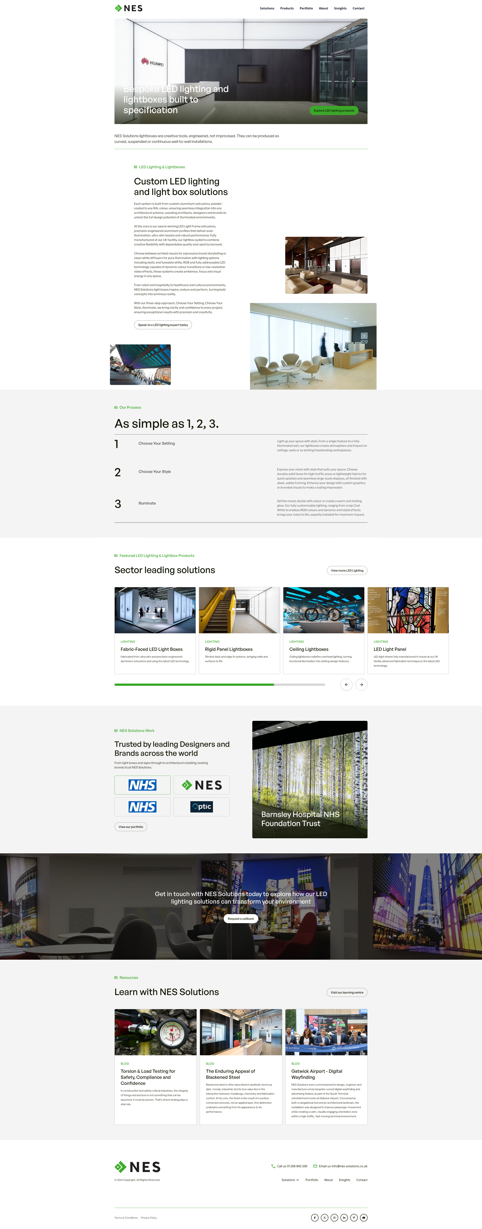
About (323, 8)
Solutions (288, 1180)
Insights (340, 8)
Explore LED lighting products (334, 110)
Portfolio (306, 8)
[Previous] (346, 685)
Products (287, 8)
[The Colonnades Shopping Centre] (202, 806)
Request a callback (241, 919)
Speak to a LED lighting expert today (163, 325)
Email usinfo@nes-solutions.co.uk (343, 1166)
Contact (359, 8)
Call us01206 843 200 (292, 1166)
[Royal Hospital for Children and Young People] (142, 806)
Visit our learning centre (347, 992)
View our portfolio (131, 827)
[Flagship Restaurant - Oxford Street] (202, 785)
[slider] (219, 685)
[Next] (361, 685)
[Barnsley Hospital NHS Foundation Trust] (142, 785)
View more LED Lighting (347, 570)
